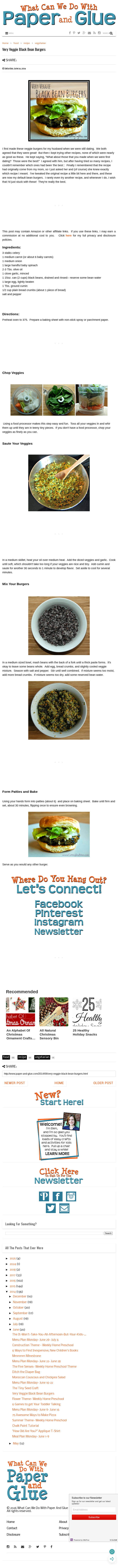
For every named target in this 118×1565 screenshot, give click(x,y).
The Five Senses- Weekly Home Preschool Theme (44, 1366)
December (20, 1296)
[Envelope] (89, 33)
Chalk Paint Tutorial (25, 1425)
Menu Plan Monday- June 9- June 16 (35, 1409)
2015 (13, 1286)
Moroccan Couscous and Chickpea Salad (38, 1377)
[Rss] (94, 33)
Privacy (64, 1528)
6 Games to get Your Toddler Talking (36, 1404)
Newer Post (15, 1083)
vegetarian (40, 43)
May (16, 1443)
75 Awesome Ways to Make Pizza (34, 1415)
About (63, 1522)
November (20, 1302)
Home (5, 43)
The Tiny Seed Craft (25, 1388)
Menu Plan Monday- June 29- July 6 (35, 1340)
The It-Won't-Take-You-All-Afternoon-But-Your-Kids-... (49, 1334)
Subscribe (65, 1534)
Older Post (103, 1083)
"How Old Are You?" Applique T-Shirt (36, 1431)
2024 (13, 1264)
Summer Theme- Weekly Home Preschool (39, 1420)
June (16, 1329)
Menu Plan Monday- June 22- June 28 (36, 1361)
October (18, 1307)
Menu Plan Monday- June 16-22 (32, 1382)
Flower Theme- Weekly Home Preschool (38, 1399)
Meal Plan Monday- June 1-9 (30, 1436)
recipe (27, 43)
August (18, 1318)
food (16, 43)
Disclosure (13, 1534)
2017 (13, 1275)
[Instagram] (99, 33)
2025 (13, 1258)
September (20, 1313)
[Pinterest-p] (74, 33)
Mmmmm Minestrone (26, 1356)
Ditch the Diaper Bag (26, 1372)
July (16, 1324)
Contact (12, 1528)
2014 (13, 1291)
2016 (13, 1280)
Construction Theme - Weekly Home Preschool (42, 1345)
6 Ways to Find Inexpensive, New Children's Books (45, 1350)
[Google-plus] (84, 33)
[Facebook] (70, 33)
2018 (13, 1269)
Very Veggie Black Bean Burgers (33, 1393)
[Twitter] (78, 33)
